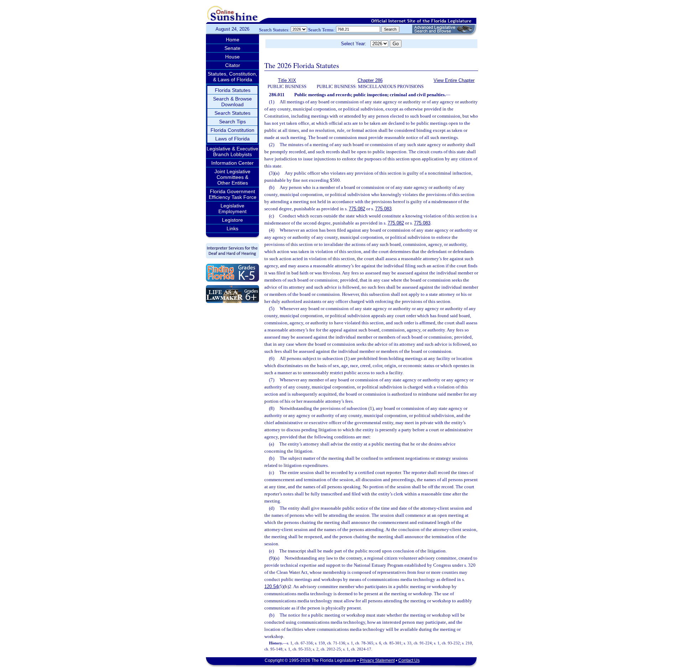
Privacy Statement (377, 660)
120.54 (271, 586)
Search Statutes (232, 113)
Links (232, 228)
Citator (232, 65)
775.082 (357, 208)
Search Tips (232, 121)
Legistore (232, 220)
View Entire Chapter (454, 80)
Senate (232, 48)
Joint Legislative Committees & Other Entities (232, 177)
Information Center (232, 163)
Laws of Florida (232, 138)
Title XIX (287, 80)
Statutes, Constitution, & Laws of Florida (232, 76)
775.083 (383, 208)
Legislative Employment (232, 208)
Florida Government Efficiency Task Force (232, 194)
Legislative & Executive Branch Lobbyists (232, 151)
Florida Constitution (232, 130)
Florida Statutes (232, 90)
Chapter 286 (370, 80)
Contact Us (409, 660)
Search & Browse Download (232, 101)
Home (232, 39)
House (232, 57)
